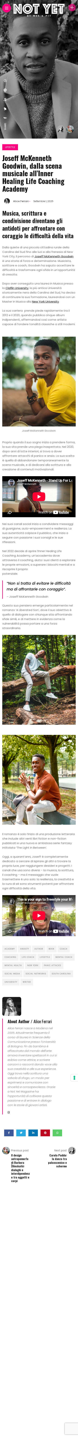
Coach (63, 948)
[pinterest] (5, 90)
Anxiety (24, 948)
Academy (10, 948)
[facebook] (5, 118)
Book (51, 948)
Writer (27, 982)
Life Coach (28, 957)
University (11, 982)
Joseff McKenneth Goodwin (53, 256)
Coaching (10, 957)
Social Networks (36, 973)
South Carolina (61, 973)
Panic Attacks (52, 965)
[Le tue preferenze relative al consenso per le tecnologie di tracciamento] (74, 1077)
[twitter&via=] (5, 108)
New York (32, 965)
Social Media (12, 973)
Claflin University (16, 288)
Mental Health (13, 965)
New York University (45, 302)
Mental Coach (63, 957)
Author (38, 948)
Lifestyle (10, 147)
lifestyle (45, 957)
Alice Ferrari (21, 201)
